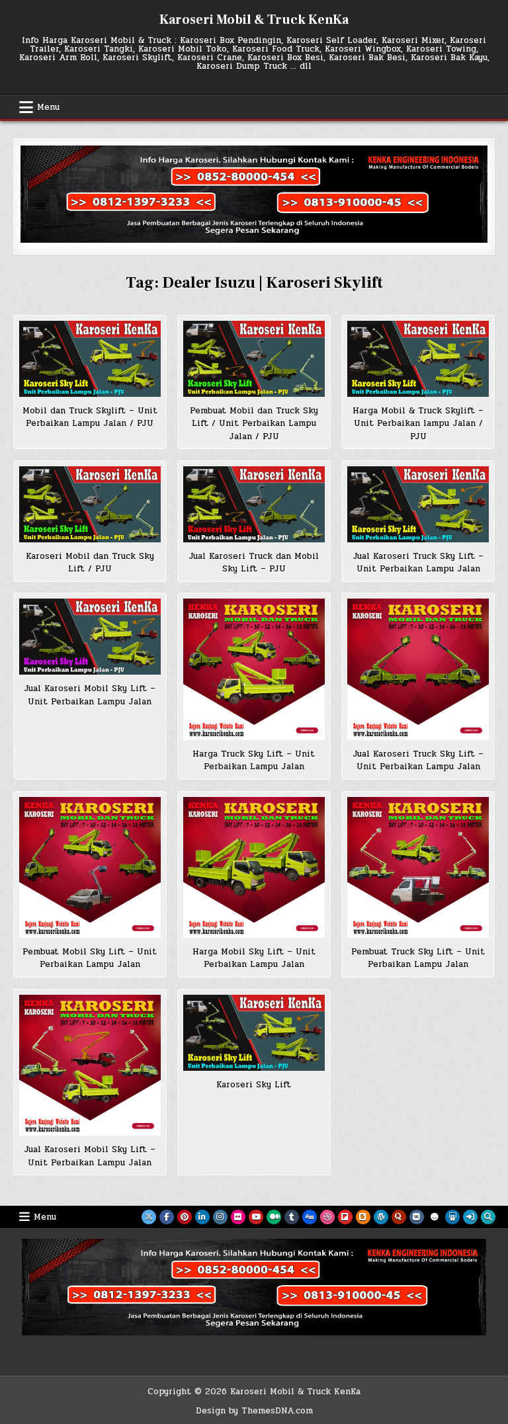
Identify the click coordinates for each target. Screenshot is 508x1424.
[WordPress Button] (381, 1217)
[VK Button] (416, 1217)
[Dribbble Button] (327, 1217)
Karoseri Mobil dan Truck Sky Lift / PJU (90, 563)
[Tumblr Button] (291, 1217)
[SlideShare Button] (452, 1217)
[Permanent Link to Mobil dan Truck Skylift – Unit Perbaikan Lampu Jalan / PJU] (89, 359)
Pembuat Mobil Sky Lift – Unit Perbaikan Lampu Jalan (89, 958)
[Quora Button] (399, 1217)
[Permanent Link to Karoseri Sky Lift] (253, 1033)
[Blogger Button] (363, 1217)
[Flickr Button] (238, 1217)
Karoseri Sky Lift (253, 1084)
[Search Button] (488, 1217)
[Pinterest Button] (184, 1217)
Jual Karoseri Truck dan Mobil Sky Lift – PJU (254, 563)
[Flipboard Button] (345, 1217)
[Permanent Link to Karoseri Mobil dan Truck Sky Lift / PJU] (89, 504)
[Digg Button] (309, 1217)
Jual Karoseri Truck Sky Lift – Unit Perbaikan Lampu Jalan (418, 563)
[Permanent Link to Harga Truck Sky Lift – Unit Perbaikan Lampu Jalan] (253, 669)
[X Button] (149, 1217)
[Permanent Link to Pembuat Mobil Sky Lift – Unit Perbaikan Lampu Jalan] (89, 867)
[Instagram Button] (220, 1217)
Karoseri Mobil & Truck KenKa (254, 19)
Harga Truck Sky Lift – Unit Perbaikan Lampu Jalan (253, 760)
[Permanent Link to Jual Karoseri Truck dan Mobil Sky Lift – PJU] (253, 504)
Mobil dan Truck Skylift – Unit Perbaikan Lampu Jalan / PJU (89, 417)
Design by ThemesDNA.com (254, 1410)
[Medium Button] (274, 1217)
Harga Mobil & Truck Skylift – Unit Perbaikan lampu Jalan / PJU (418, 423)
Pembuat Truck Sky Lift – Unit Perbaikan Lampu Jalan (418, 958)
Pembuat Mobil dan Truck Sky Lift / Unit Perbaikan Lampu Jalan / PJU (254, 423)
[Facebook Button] (166, 1217)
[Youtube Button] (256, 1217)
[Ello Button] (434, 1217)
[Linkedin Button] (202, 1217)
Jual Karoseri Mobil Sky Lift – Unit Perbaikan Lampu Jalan (89, 695)
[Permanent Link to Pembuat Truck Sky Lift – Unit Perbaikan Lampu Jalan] (417, 867)
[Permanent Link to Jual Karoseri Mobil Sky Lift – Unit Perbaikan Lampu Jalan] (89, 637)
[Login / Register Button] (470, 1217)
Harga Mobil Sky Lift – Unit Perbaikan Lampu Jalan (254, 958)
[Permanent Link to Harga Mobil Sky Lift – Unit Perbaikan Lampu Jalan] (253, 867)
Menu (48, 107)
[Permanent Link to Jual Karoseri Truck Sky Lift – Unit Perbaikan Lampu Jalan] (417, 504)
